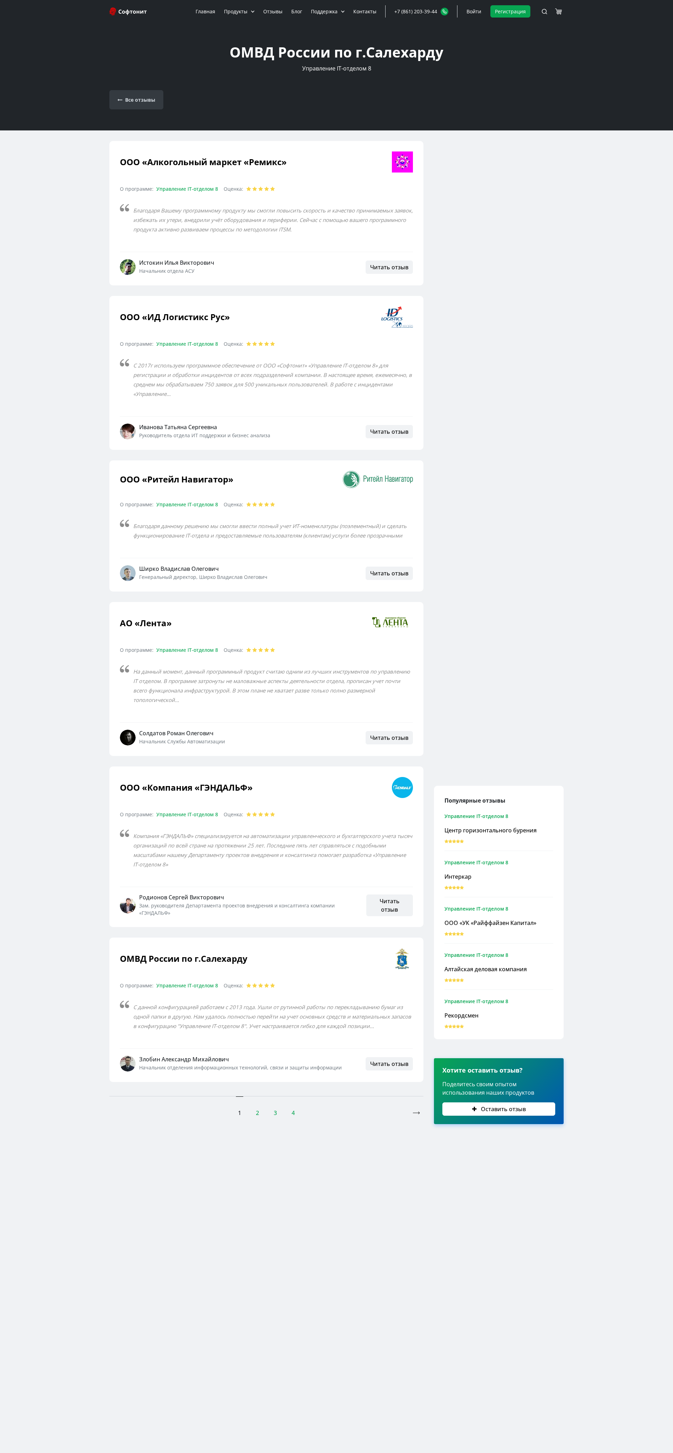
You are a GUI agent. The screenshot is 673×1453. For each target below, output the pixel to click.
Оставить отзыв (503, 1109)
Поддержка (324, 11)
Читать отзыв (389, 267)
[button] (421, 11)
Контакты (364, 11)
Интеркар (457, 876)
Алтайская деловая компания (485, 969)
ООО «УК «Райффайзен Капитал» (490, 923)
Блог (296, 11)
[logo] (128, 11)
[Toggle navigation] (544, 11)
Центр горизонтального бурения (490, 830)
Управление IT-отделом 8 (187, 188)
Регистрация (510, 11)
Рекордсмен (461, 1015)
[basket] (558, 11)
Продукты (235, 11)
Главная (205, 11)
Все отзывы (140, 99)
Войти (474, 11)
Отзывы (273, 11)
